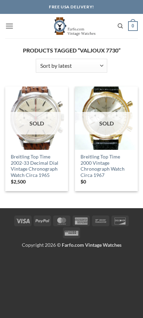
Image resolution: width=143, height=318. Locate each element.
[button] (9, 25)
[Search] (120, 26)
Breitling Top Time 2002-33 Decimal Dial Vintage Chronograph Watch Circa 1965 (34, 166)
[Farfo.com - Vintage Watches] (71, 26)
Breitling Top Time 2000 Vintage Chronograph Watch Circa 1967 (103, 166)
